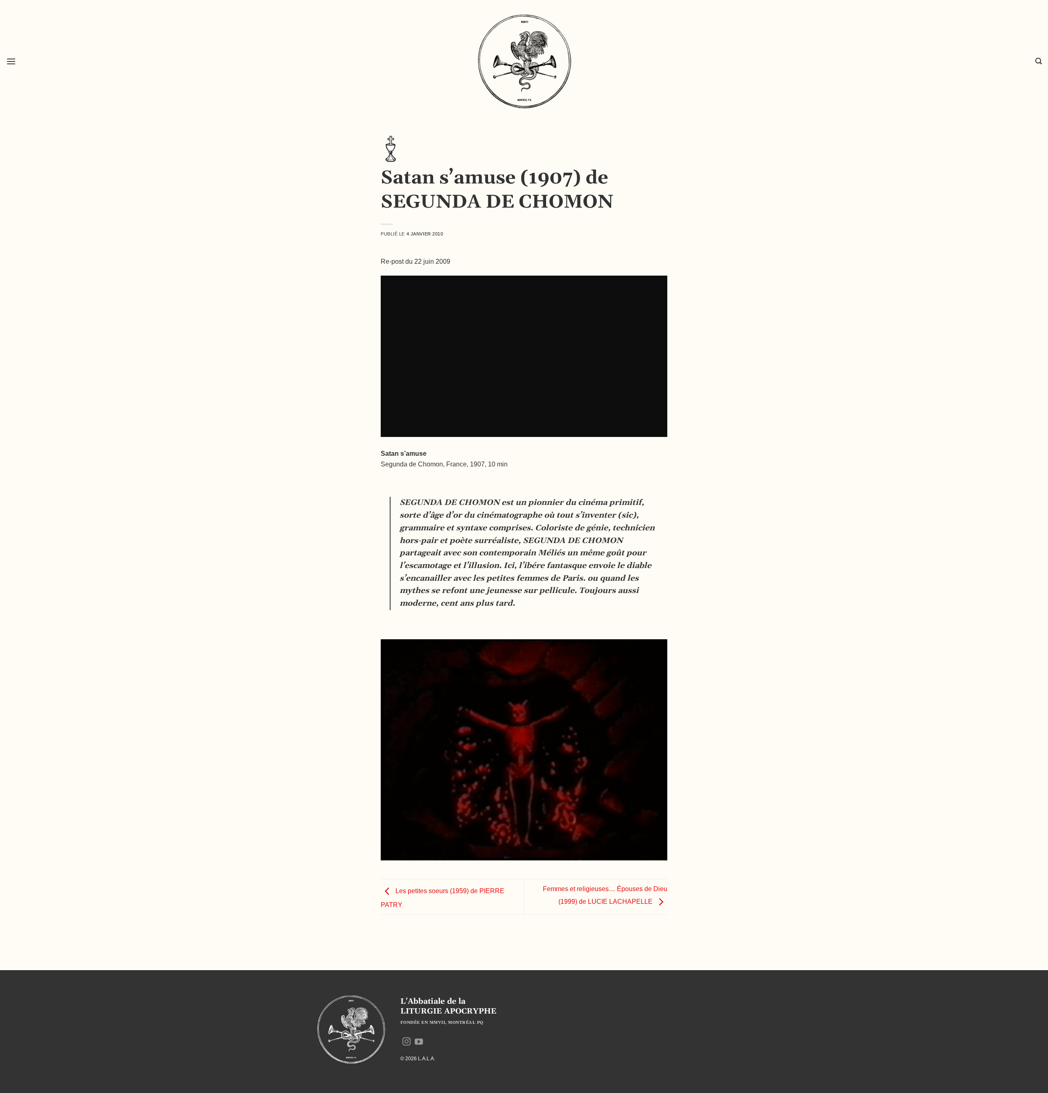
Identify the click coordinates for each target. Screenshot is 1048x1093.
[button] (11, 61)
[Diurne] (391, 148)
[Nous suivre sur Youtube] (419, 1042)
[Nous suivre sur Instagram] (406, 1042)
